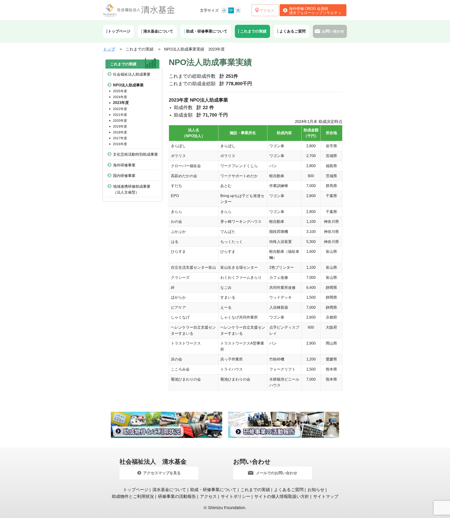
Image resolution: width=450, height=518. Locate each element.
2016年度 (120, 144)
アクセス (208, 496)
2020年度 (120, 120)
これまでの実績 (255, 489)
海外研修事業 (124, 165)
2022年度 (120, 109)
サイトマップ (325, 496)
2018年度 (120, 132)
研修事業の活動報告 (177, 496)
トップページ (135, 489)
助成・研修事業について (213, 489)
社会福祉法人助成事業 (131, 74)
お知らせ (316, 489)
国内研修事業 (124, 176)
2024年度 (120, 97)
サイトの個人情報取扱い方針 (281, 496)
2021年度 (120, 115)
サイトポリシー (235, 496)
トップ (109, 49)
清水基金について (169, 489)
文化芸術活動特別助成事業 (135, 154)
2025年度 (120, 91)
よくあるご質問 (289, 489)
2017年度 (120, 138)
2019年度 (120, 126)
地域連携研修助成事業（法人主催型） (131, 189)
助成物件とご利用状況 (133, 496)
